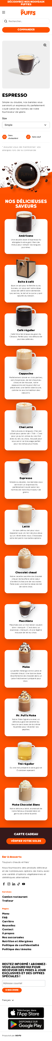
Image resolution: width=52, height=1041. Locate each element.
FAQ (4, 918)
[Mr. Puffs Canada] (28, 12)
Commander (26, 30)
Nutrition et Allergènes (17, 941)
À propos (8, 933)
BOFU (18, 1036)
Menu (5, 914)
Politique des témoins (16, 949)
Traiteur (7, 901)
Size (4, 118)
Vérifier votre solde (26, 841)
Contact (7, 929)
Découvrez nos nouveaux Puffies (26, 3)
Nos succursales (13, 937)
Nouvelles (8, 926)
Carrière (8, 921)
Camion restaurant (15, 897)
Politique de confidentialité (20, 945)
